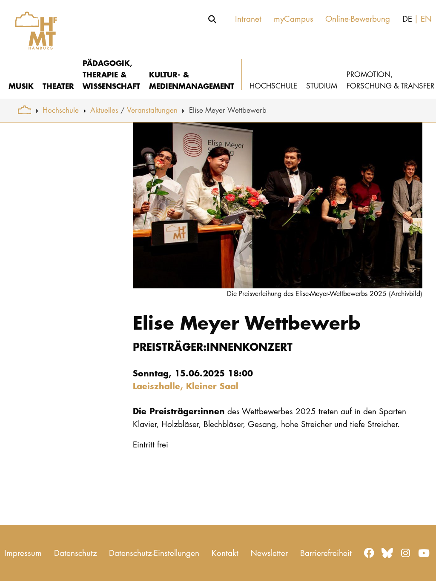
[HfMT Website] (24, 110)
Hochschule (61, 110)
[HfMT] (31, 26)
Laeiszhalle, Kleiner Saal (185, 385)
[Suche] (212, 19)
